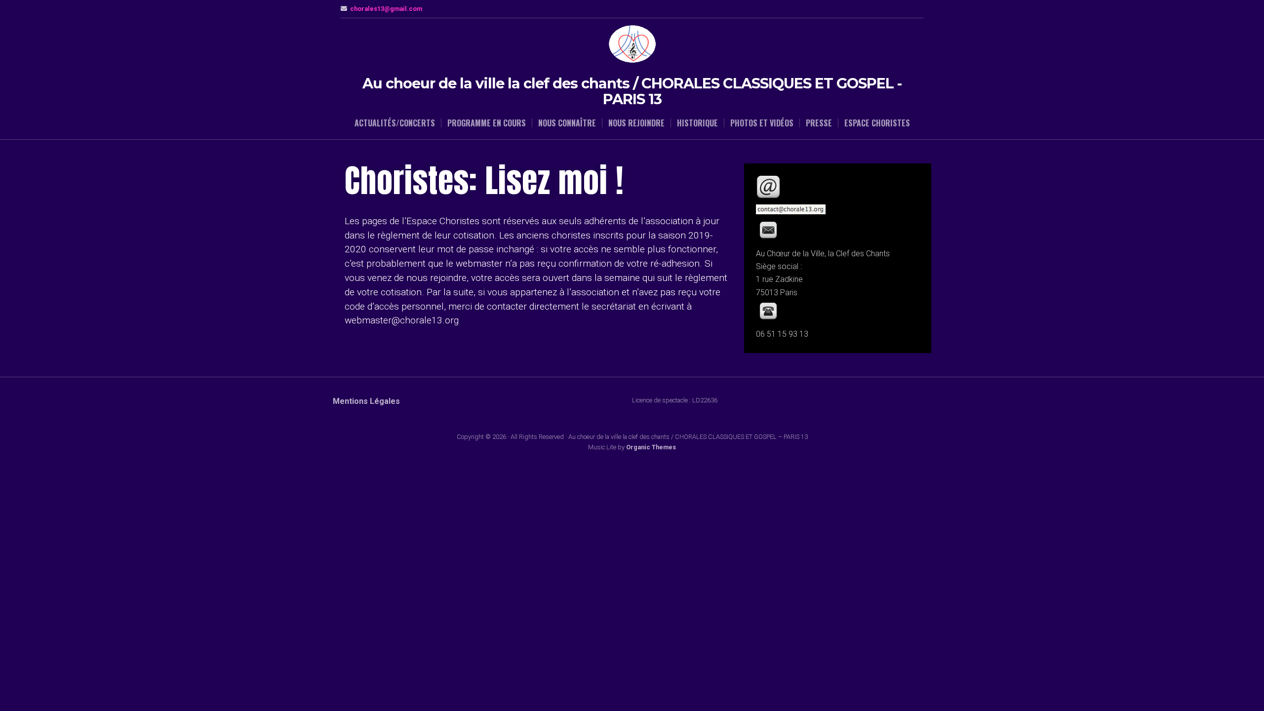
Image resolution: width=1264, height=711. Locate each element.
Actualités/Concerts (395, 122)
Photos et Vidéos (761, 122)
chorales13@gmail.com (386, 8)
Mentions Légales (366, 401)
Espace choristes (877, 122)
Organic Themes (651, 447)
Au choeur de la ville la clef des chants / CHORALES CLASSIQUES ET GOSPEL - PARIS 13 (632, 91)
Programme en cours (486, 122)
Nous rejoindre (636, 122)
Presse (819, 122)
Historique (697, 122)
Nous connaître (567, 122)
